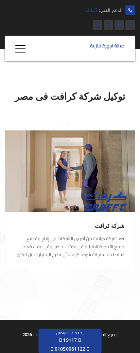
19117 (92, 10)
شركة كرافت (109, 226)
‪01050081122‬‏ (70, 349)
